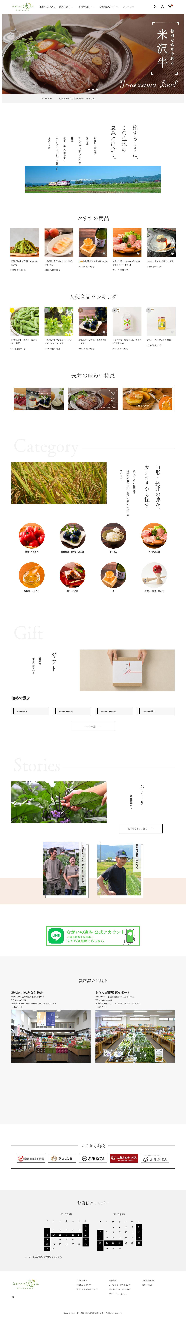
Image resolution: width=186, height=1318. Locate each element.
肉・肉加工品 (154, 552)
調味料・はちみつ (31, 591)
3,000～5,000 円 (66, 711)
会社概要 (112, 1281)
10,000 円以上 (149, 711)
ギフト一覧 (90, 726)
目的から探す (84, 7)
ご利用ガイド (82, 1281)
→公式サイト (17, 1007)
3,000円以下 (22, 711)
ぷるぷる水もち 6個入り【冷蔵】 (161, 261)
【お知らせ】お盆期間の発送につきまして (76, 98)
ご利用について (107, 7)
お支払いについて (84, 1285)
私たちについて (47, 7)
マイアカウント (148, 1281)
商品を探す (64, 7)
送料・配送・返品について (87, 1289)
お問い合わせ (147, 1285)
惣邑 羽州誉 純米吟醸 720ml (95, 261)
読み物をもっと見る (137, 829)
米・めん (113, 552)
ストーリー (128, 7)
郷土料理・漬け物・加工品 (72, 552)
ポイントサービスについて (120, 1285)
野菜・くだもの (31, 552)
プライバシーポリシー (118, 1294)
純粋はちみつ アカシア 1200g (160, 340)
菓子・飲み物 (72, 591)
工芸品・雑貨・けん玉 (154, 591)
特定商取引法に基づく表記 (120, 1289)
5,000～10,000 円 (108, 711)
